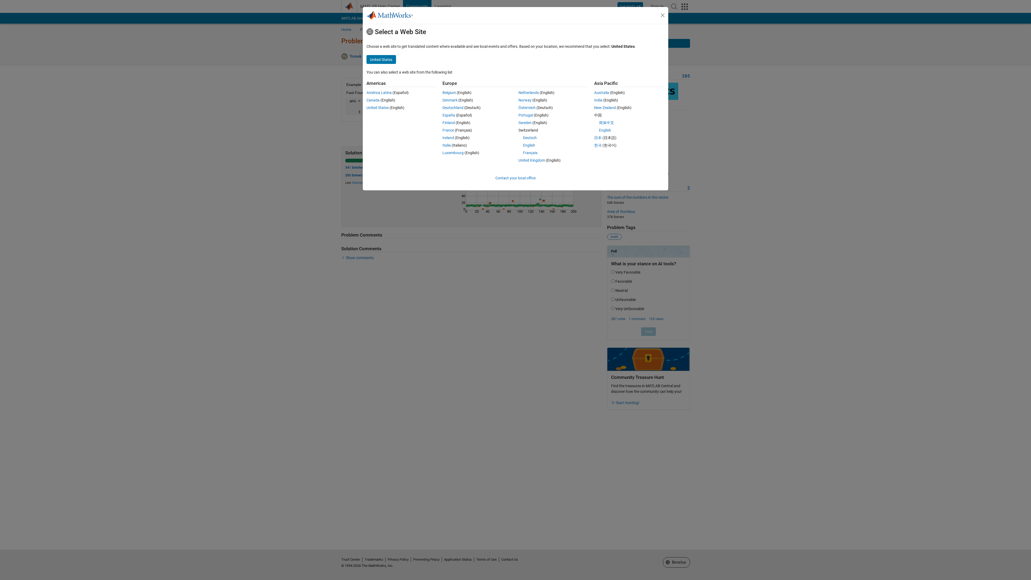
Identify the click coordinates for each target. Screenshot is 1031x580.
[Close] (662, 15)
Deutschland (452, 108)
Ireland (448, 138)
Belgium (449, 92)
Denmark (450, 100)
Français (530, 153)
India (598, 100)
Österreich (527, 108)
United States (377, 108)
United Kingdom (531, 160)
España (448, 115)
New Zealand (605, 108)
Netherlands (528, 92)
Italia (446, 145)
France (448, 130)
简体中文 (606, 123)
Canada (373, 100)
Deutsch (530, 138)
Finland (448, 123)
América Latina (379, 92)
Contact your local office (515, 178)
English (529, 145)
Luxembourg (453, 153)
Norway (525, 100)
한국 (598, 145)
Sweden (525, 123)
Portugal (525, 115)
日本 (598, 138)
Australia (601, 92)
